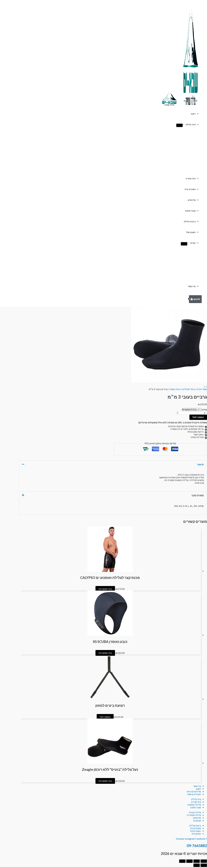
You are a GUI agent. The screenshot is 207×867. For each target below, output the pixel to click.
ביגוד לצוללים (188, 389)
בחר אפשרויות (105, 589)
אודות (193, 243)
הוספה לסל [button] (105, 717)
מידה (204, 409)
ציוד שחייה (191, 178)
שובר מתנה (190, 211)
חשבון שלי (191, 232)
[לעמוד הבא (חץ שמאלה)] (196, 865)
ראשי (193, 114)
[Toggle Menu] (179, 125)
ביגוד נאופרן (174, 389)
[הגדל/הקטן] (203, 861)
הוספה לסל (198, 417)
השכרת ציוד (190, 189)
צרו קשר (192, 286)
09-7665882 (197, 845)
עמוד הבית (202, 389)
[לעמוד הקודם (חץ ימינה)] (203, 865)
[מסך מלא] (196, 861)
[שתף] (189, 861)
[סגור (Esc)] (182, 861)
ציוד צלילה (191, 124)
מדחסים (192, 200)
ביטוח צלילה (190, 221)
